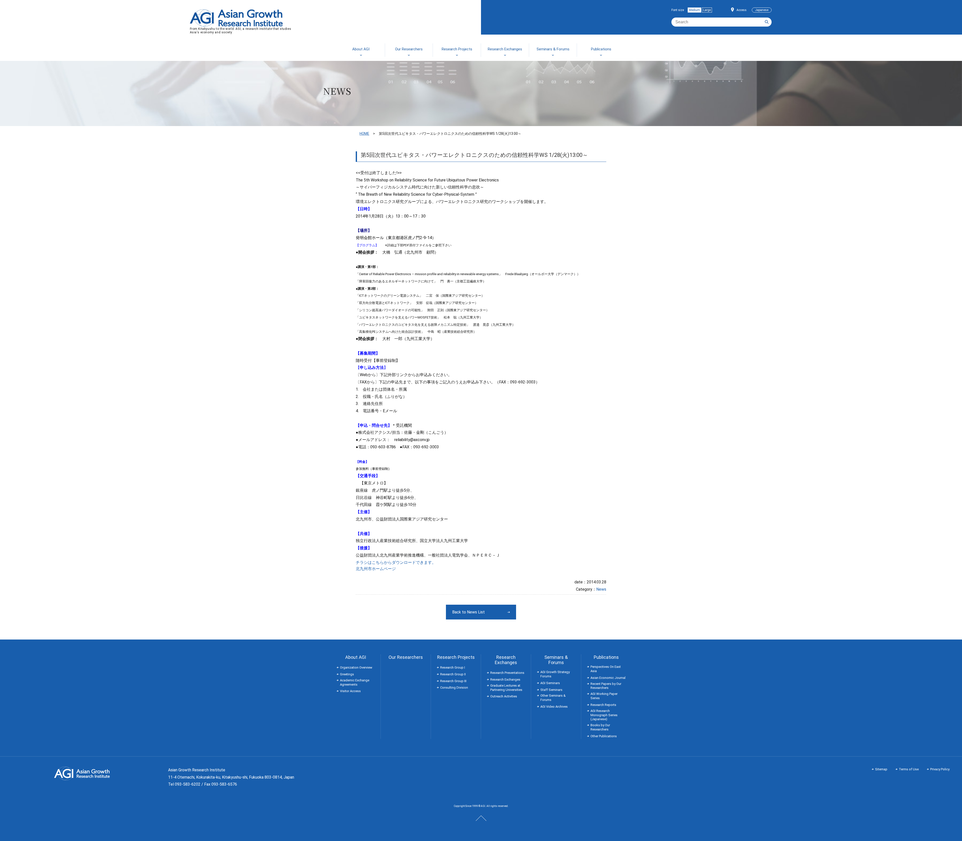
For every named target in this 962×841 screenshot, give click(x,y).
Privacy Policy (939, 769)
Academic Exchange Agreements (354, 682)
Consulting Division (454, 687)
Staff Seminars (551, 690)
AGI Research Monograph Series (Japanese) (604, 715)
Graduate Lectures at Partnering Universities (506, 688)
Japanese (761, 10)
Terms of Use (909, 769)
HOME (364, 134)
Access (742, 10)
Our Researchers (406, 657)
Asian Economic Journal (608, 678)
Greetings (347, 674)
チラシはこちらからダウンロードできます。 (396, 562)
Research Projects (456, 657)
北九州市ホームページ (376, 568)
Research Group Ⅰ (452, 667)
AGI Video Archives (554, 706)
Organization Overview (356, 667)
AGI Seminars (550, 683)
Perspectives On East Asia (605, 669)
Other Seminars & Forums (553, 698)
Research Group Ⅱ (453, 674)
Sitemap (881, 769)
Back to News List (468, 612)
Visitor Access (350, 691)
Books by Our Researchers (600, 727)
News (601, 589)
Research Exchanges (506, 660)
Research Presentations (507, 673)
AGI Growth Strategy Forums (555, 674)
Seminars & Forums (556, 660)
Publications (606, 657)
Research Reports (603, 705)
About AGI (355, 657)
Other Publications (603, 736)
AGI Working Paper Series (604, 696)
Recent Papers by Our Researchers (605, 686)
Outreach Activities (503, 696)
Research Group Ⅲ (453, 681)
